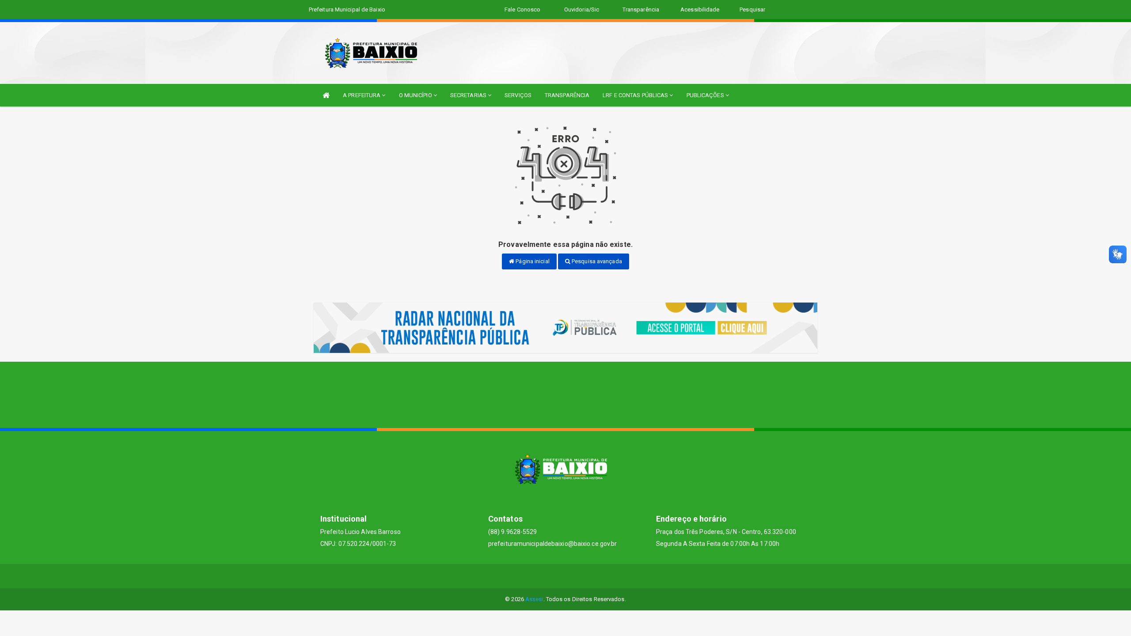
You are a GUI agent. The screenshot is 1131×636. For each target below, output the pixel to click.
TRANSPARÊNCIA (567, 95)
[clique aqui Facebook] (555, 576)
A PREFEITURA (362, 95)
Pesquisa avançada (596, 261)
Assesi (534, 599)
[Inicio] (326, 95)
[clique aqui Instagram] (597, 576)
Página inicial (532, 261)
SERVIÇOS (518, 95)
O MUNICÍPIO (416, 95)
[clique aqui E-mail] (534, 576)
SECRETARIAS (469, 95)
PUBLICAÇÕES (706, 95)
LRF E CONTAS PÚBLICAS (636, 95)
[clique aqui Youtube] (576, 576)
